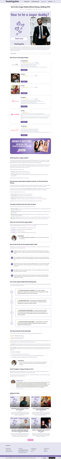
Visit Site (24, 81)
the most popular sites (30, 225)
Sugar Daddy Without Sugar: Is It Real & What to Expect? (20, 409)
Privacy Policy (46, 448)
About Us (45, 451)
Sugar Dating (8, 448)
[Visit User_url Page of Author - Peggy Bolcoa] (16, 388)
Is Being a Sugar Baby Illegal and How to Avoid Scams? (41, 431)
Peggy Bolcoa (24, 9)
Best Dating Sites (9, 451)
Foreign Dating (26, 1)
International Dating (35, 1)
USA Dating (20, 448)
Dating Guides (33, 448)
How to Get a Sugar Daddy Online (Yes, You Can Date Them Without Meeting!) (19, 431)
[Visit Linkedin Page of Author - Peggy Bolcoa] (22, 388)
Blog (32, 451)
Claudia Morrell (21, 236)
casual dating (38, 198)
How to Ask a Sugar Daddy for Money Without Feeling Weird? (41, 409)
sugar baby (26, 246)
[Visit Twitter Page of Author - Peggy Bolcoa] (19, 388)
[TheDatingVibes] (12, 1)
